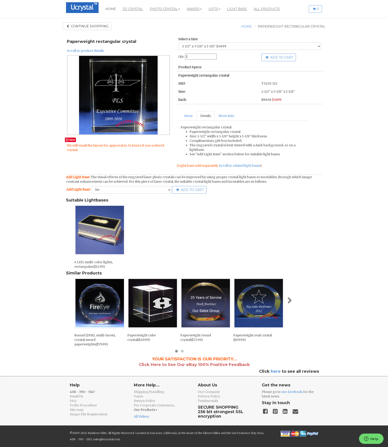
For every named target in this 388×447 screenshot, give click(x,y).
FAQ (73, 401)
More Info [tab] (226, 116)
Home (246, 26)
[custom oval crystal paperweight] (258, 303)
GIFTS (213, 9)
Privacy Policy (209, 396)
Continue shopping (89, 26)
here (276, 371)
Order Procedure (83, 405)
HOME (110, 9)
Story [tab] (188, 116)
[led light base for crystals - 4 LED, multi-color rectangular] (99, 230)
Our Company (209, 392)
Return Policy (144, 401)
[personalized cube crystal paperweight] (152, 303)
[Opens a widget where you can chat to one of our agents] (371, 439)
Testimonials (208, 401)
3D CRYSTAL (133, 9)
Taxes (138, 396)
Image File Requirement (89, 414)
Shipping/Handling (149, 392)
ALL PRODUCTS (267, 9)
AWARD (193, 9)
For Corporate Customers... (155, 405)
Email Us (76, 396)
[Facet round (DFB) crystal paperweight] (99, 303)
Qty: (181, 57)
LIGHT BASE (237, 9)
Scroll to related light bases (239, 166)
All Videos (141, 416)
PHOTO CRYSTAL (164, 9)
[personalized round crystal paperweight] (205, 303)
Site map (76, 410)
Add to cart (281, 57)
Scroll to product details (85, 51)
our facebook (291, 392)
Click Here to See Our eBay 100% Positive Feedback (194, 364)
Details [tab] (205, 116)
